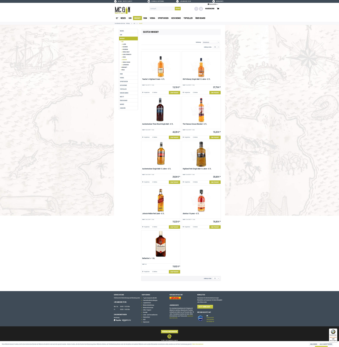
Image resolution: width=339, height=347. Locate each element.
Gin (121, 35)
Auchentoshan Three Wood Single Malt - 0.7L (157, 124)
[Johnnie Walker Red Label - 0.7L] (160, 199)
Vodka (122, 78)
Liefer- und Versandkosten (150, 315)
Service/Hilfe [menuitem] (213, 4)
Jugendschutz (147, 303)
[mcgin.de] (169, 336)
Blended (125, 47)
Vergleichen (147, 92)
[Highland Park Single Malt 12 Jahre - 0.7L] (201, 154)
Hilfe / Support (147, 310)
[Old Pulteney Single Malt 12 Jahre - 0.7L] (201, 64)
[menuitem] (165, 8)
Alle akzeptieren (326, 344)
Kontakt (145, 312)
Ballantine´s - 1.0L (148, 258)
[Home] (117, 17)
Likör (124, 44)
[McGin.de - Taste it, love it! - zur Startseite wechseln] (122, 10)
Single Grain (126, 62)
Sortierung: (198, 42)
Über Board (123, 100)
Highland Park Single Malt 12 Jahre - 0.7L (197, 169)
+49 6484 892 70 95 (120, 302)
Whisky (122, 38)
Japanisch (125, 65)
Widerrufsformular (148, 308)
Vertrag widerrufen (169, 332)
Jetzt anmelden (204, 307)
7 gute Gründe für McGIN (150, 298)
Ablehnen (313, 344)
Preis (123, 70)
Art (122, 41)
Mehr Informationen (197, 344)
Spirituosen (124, 81)
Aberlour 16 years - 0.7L (191, 214)
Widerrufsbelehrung (148, 305)
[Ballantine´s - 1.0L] (160, 243)
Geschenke (123, 85)
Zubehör (122, 108)
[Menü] (336, 330)
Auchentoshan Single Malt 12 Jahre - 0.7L (156, 169)
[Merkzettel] (196, 9)
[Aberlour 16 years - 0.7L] (201, 199)
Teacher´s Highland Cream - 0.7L (153, 79)
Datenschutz (146, 317)
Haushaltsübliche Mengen (150, 300)
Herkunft (124, 67)
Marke (122, 104)
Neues (122, 31)
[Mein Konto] (201, 9)
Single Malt (126, 52)
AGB (144, 319)
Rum (121, 74)
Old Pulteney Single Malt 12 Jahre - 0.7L (196, 79)
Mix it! (122, 97)
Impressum (146, 322)
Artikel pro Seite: (208, 47)
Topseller (123, 89)
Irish (124, 57)
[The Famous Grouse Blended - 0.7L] (201, 109)
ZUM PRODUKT (174, 93)
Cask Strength (126, 54)
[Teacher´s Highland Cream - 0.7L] (160, 64)
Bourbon (125, 49)
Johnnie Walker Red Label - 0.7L (153, 214)
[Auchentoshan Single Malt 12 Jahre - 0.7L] (160, 154)
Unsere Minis (124, 93)
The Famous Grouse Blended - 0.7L (195, 124)
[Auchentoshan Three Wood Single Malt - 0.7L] (160, 109)
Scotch (124, 59)
